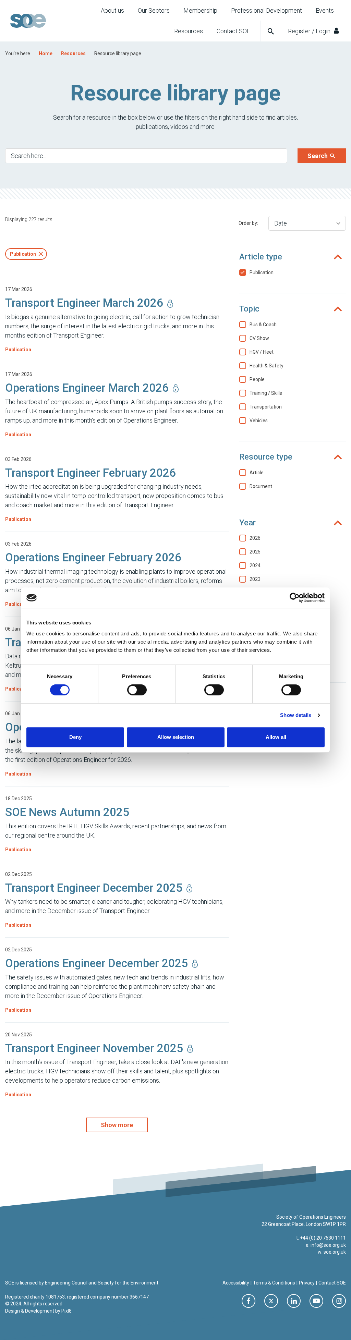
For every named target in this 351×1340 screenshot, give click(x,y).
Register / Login (310, 31)
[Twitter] (271, 1301)
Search (318, 155)
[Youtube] (316, 1301)
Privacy (307, 1283)
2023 (255, 579)
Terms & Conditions (274, 1283)
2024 (255, 565)
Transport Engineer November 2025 (94, 1048)
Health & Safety (266, 365)
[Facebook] (248, 1301)
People (257, 379)
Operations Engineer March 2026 (87, 387)
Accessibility (235, 1283)
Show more (117, 1125)
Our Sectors (154, 10)
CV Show (259, 338)
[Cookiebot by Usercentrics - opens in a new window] (295, 598)
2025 (255, 552)
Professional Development (266, 10)
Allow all (276, 737)
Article (257, 472)
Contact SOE (233, 31)
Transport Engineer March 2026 (84, 302)
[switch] (137, 689)
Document (261, 486)
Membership (200, 10)
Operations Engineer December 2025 (96, 963)
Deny (75, 737)
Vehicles (259, 420)
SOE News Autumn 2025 (67, 812)
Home (45, 53)
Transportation (266, 407)
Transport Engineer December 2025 (93, 887)
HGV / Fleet (262, 352)
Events (325, 10)
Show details (295, 715)
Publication (18, 349)
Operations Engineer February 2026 (93, 557)
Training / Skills (266, 393)
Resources (188, 31)
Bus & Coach (263, 324)
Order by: (248, 223)
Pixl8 (66, 1311)
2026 (255, 538)
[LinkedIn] (294, 1301)
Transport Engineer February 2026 (90, 472)
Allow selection (175, 737)
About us (112, 10)
